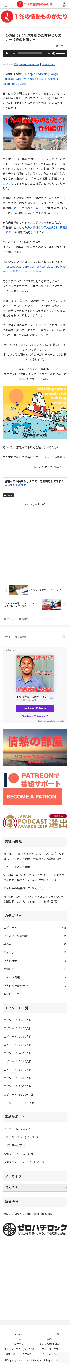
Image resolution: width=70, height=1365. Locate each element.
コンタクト (19, 1339)
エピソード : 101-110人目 (19, 1103)
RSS (14, 83)
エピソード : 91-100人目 (18, 1094)
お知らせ (35, 969)
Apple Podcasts (37, 74)
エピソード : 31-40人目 (17, 1045)
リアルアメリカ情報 (35, 936)
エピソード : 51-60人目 (17, 1061)
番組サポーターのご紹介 (18, 1154)
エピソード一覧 (51, 1334)
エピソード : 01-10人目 (17, 1020)
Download (48, 64)
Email (6, 83)
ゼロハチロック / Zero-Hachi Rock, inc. (27, 1214)
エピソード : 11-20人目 (17, 1028)
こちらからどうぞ (15, 485)
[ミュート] (53, 53)
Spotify (21, 79)
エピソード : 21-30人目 (17, 1036)
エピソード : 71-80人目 (17, 1078)
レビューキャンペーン (51, 1354)
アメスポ (35, 952)
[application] (35, 53)
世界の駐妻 (35, 961)
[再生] (7, 53)
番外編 (9, 495)
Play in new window (26, 64)
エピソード (35, 927)
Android (53, 79)
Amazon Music (37, 79)
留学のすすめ (35, 994)
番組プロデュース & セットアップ (24, 1162)
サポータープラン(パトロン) (20, 1137)
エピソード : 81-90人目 (17, 1086)
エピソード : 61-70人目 (17, 1070)
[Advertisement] (35, 542)
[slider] (61, 53)
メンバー (19, 1334)
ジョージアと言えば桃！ (18, 867)
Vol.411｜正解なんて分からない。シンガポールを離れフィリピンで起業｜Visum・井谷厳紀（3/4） (33, 856)
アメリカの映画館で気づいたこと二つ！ (27, 888)
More (22, 83)
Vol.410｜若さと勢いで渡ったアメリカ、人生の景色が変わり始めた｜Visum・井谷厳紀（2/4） (33, 877)
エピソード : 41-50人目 (17, 1053)
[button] (64, 637)
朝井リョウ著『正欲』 (26, 208)
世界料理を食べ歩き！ (35, 986)
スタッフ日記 (35, 977)
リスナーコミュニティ (16, 1129)
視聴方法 (19, 1344)
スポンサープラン (14, 1145)
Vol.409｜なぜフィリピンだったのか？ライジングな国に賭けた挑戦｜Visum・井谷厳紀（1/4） (33, 899)
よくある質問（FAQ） (51, 1344)
